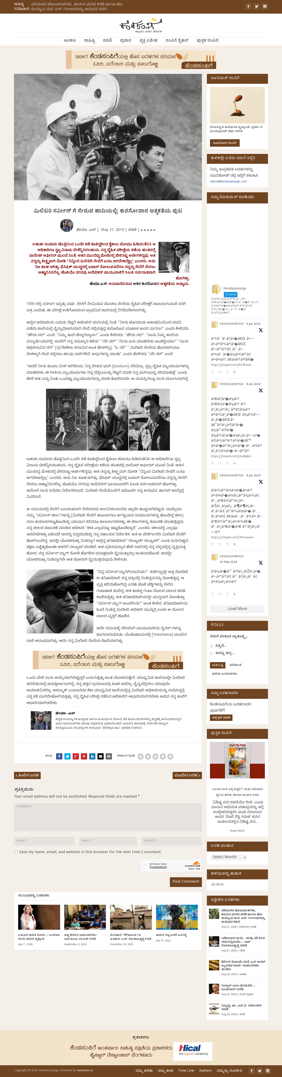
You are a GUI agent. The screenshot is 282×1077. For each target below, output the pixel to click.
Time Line (186, 1071)
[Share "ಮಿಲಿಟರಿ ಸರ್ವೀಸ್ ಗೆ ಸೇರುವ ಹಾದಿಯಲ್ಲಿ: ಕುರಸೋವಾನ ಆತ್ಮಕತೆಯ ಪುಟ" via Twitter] (67, 756)
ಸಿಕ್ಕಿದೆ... (220, 646)
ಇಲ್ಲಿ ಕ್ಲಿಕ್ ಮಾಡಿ (221, 718)
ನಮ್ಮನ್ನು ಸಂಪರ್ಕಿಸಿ (229, 1071)
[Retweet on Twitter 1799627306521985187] (221, 372)
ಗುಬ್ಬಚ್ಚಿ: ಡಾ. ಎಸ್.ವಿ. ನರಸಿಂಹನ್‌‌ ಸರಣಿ (241, 1008)
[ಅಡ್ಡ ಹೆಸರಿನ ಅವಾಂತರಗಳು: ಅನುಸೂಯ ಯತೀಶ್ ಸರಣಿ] (85, 917)
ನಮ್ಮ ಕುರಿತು (144, 1071)
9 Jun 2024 (253, 324)
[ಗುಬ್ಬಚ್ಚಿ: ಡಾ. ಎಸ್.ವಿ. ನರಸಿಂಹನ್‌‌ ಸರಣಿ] (214, 1009)
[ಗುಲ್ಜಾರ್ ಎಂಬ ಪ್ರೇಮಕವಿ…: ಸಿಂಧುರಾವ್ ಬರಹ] (214, 989)
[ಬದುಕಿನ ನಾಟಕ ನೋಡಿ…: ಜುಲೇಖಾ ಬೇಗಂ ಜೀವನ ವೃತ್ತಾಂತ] (39, 917)
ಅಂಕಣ (70, 41)
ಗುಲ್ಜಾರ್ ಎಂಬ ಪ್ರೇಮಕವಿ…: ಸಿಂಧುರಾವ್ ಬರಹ (238, 988)
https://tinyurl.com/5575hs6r (231, 365)
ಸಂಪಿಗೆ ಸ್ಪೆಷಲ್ (177, 41)
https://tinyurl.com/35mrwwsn (232, 538)
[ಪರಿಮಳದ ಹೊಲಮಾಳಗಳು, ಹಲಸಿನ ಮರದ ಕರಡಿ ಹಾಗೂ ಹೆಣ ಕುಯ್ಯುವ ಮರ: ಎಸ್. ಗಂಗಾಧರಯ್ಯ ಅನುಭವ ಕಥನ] (214, 914)
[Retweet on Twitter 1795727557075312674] (221, 594)
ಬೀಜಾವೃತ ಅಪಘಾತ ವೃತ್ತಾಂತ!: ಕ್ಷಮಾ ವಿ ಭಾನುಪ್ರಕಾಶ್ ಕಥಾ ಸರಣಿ (236, 130)
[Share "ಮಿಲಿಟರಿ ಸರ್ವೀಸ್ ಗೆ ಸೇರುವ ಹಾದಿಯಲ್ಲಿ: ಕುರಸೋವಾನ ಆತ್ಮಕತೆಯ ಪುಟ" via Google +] (76, 756)
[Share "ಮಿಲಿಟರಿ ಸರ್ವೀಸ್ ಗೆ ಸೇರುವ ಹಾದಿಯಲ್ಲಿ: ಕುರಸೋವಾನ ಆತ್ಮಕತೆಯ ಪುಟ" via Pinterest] (84, 756)
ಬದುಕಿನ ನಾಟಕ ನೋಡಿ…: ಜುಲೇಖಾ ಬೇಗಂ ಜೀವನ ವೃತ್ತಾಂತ (39, 937)
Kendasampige (232, 324)
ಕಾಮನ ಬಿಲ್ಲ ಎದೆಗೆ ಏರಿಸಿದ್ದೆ (171, 935)
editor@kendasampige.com (228, 182)
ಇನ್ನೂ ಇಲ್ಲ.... (225, 653)
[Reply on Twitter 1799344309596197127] (213, 463)
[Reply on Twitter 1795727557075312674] (213, 594)
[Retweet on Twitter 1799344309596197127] (221, 463)
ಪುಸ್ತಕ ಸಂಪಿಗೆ (207, 41)
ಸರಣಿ (107, 41)
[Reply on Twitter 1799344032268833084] (213, 545)
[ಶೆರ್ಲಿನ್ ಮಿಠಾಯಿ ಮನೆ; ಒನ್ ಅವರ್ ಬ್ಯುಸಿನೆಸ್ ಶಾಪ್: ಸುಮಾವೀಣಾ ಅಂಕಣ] (214, 965)
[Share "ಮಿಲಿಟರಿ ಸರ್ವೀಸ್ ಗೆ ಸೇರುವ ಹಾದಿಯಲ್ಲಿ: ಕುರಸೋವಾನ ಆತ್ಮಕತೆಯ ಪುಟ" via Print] (109, 756)
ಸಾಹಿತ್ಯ (89, 41)
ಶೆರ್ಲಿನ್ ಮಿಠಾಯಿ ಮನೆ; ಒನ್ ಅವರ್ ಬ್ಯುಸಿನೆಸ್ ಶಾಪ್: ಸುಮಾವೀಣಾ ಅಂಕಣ (243, 966)
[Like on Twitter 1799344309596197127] (228, 463)
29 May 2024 (228, 562)
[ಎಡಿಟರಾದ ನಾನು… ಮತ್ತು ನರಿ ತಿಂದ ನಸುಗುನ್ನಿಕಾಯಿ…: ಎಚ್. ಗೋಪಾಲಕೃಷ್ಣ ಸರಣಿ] (214, 941)
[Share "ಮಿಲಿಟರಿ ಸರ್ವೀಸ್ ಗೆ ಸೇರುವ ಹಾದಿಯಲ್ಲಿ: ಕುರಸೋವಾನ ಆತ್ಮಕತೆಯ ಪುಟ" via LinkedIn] (92, 756)
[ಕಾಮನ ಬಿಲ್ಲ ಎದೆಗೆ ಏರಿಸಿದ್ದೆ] (177, 917)
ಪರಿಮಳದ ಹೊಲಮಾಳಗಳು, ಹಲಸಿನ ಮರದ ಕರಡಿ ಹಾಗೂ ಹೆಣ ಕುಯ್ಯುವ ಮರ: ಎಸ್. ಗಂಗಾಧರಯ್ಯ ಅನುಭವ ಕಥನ (77, 7)
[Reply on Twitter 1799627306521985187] (213, 372)
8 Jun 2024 (253, 385)
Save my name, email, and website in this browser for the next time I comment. (90, 852)
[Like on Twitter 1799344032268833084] (228, 545)
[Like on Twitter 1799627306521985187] (228, 372)
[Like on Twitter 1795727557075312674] (228, 594)
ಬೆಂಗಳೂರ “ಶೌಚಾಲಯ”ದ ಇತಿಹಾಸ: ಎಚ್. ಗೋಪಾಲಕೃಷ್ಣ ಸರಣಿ (131, 937)
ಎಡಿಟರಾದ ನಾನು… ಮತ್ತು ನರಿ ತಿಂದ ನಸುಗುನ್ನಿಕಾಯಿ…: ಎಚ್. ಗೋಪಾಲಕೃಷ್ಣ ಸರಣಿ (243, 942)
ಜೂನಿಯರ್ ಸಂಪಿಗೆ (224, 143)
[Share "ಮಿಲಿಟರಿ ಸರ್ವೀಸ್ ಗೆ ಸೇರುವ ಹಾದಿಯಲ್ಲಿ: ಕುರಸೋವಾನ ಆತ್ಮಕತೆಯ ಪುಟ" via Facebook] (59, 756)
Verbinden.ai (85, 1071)
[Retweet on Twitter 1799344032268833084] (221, 545)
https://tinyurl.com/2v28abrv (231, 457)
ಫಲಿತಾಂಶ (236, 665)
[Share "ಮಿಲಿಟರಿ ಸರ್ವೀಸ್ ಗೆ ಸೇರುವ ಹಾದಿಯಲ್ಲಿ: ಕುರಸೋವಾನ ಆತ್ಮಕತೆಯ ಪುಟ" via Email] (100, 756)
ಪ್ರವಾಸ (125, 41)
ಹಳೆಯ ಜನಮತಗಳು (224, 674)
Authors (205, 1071)
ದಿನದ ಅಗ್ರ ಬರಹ (247, 927)
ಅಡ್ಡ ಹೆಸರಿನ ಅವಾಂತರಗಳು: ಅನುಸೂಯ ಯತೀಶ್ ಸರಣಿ (80, 937)
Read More (237, 831)
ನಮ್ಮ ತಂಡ (165, 1071)
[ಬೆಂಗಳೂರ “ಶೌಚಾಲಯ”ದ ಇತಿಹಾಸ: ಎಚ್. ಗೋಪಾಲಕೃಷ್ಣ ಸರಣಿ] (131, 917)
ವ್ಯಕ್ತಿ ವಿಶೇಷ (148, 41)
